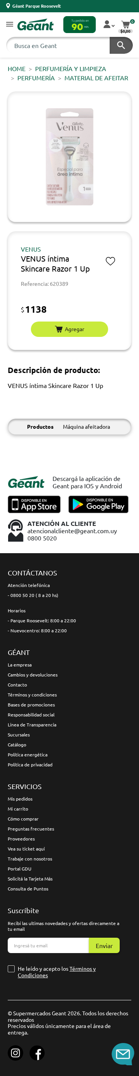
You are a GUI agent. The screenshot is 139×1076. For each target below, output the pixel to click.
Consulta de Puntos (28, 888)
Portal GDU (19, 868)
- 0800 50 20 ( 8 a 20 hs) (33, 595)
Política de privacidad (30, 764)
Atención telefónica (29, 585)
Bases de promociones (31, 704)
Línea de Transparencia (32, 724)
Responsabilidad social (31, 714)
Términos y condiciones (32, 694)
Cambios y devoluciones (33, 674)
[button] (9, 25)
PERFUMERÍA (36, 77)
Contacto (17, 684)
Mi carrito (18, 808)
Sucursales (19, 734)
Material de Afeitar (96, 77)
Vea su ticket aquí (26, 848)
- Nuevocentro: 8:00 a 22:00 (37, 630)
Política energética (27, 754)
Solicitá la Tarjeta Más (30, 878)
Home (16, 68)
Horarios (16, 610)
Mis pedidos (20, 798)
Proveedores (21, 838)
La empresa (20, 664)
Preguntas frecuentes (31, 828)
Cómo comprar (23, 818)
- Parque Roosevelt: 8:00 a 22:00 (42, 620)
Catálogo (17, 744)
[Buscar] (121, 45)
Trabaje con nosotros (30, 858)
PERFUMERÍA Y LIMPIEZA (70, 68)
